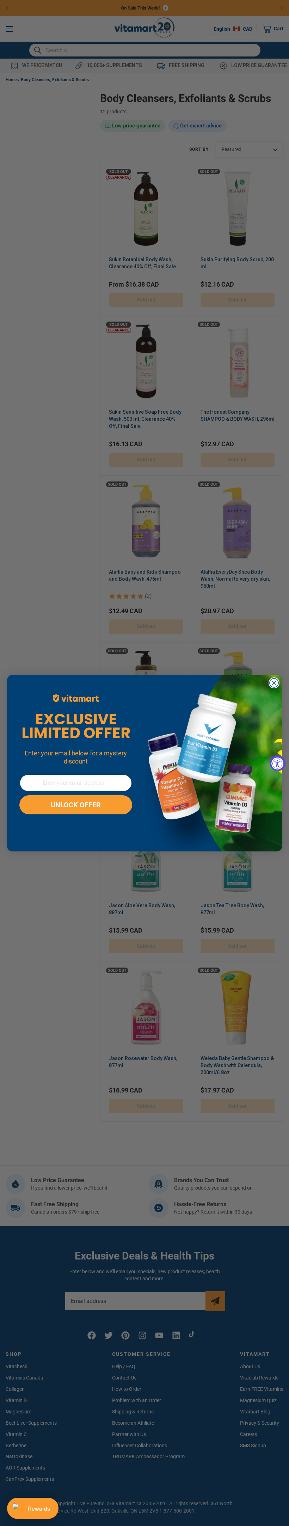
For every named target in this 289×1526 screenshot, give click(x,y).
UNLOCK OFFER (76, 805)
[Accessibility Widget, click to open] (277, 763)
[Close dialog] (274, 682)
